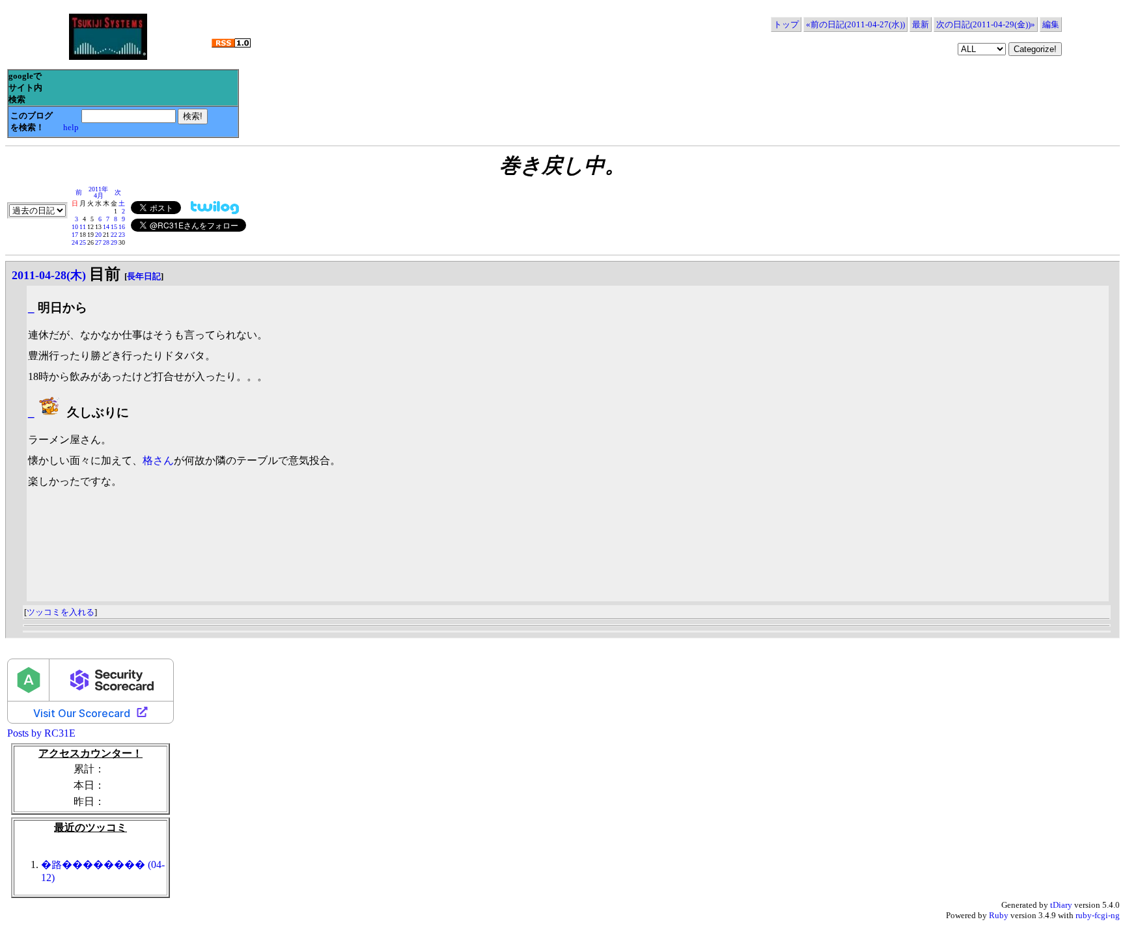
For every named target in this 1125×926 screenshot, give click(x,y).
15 (114, 226)
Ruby (998, 915)
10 (75, 226)
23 (121, 234)
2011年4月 (98, 192)
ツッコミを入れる (60, 612)
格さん (158, 460)
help (71, 127)
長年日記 (144, 276)
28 (106, 242)
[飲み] (51, 412)
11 (82, 226)
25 (82, 242)
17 (75, 234)
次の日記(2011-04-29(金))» (985, 24)
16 (121, 226)
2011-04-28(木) (49, 275)
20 (98, 234)
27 (98, 242)
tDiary (1061, 905)
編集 (1050, 24)
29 (114, 242)
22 (114, 234)
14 (106, 226)
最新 (920, 24)
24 (75, 242)
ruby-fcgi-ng (1098, 915)
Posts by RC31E (41, 733)
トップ (786, 24)
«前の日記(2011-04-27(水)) (855, 24)
